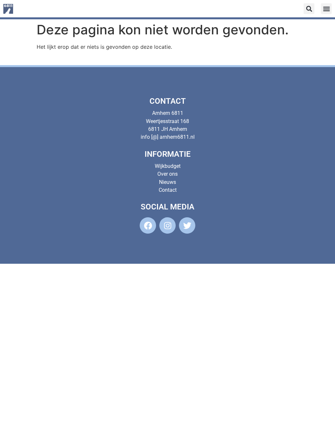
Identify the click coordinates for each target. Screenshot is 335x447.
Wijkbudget (168, 166)
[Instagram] (167, 225)
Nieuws (167, 182)
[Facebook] (148, 225)
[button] (326, 8)
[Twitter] (187, 225)
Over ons (167, 174)
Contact (168, 190)
